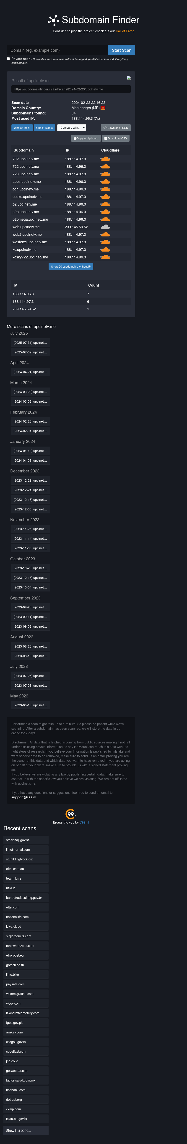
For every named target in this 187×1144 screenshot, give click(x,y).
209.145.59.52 (76, 226)
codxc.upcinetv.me (27, 196)
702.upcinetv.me (26, 158)
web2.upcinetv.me (27, 234)
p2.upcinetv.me (25, 204)
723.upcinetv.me (26, 173)
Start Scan (121, 50)
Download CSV (117, 138)
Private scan (69, 60)
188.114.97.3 (75, 158)
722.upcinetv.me (26, 166)
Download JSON (117, 128)
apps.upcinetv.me (27, 181)
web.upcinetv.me (26, 226)
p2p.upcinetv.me (26, 211)
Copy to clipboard (87, 138)
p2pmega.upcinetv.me (30, 219)
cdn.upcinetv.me (26, 189)
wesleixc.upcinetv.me (30, 241)
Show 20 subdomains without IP (71, 266)
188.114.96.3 (75, 166)
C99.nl (84, 822)
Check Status (44, 128)
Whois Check (22, 128)
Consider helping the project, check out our (93, 31)
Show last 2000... (18, 1130)
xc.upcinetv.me (24, 249)
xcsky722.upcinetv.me (30, 257)
